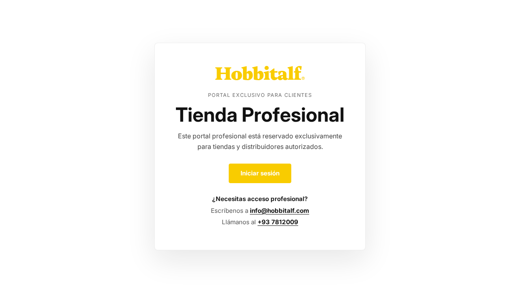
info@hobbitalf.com (279, 210)
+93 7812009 (278, 222)
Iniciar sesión (260, 173)
